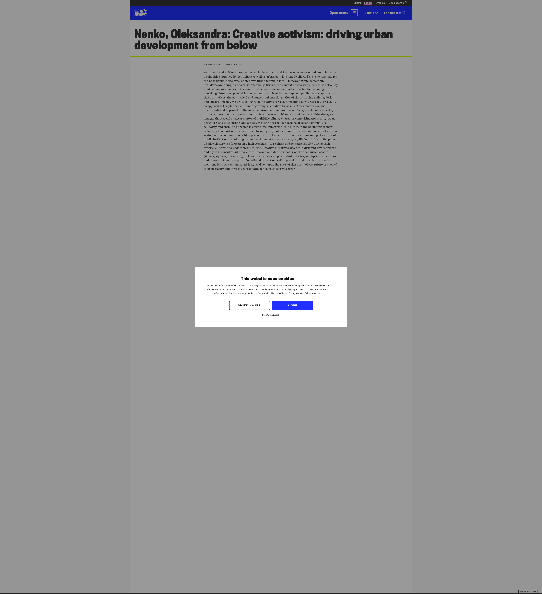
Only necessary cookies (250, 305)
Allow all (292, 305)
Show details (271, 315)
